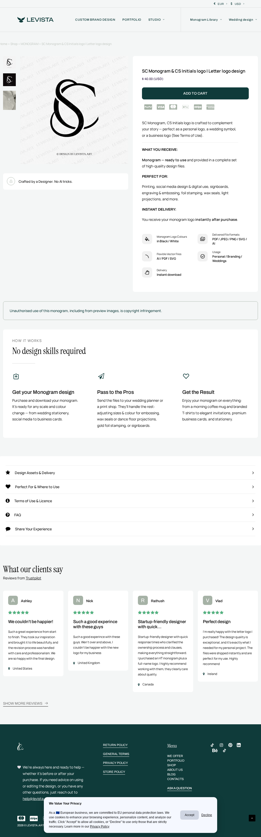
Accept (189, 815)
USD (238, 3)
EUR (221, 3)
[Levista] (35, 19)
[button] (74, 110)
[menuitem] (220, 4)
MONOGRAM (29, 44)
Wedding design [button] (241, 19)
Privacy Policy (99, 826)
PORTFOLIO (131, 19)
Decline (206, 815)
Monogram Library (204, 19)
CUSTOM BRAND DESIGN (95, 19)
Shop (14, 44)
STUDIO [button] (154, 19)
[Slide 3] (9, 100)
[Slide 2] (9, 79)
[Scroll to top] (252, 818)
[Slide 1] (9, 62)
